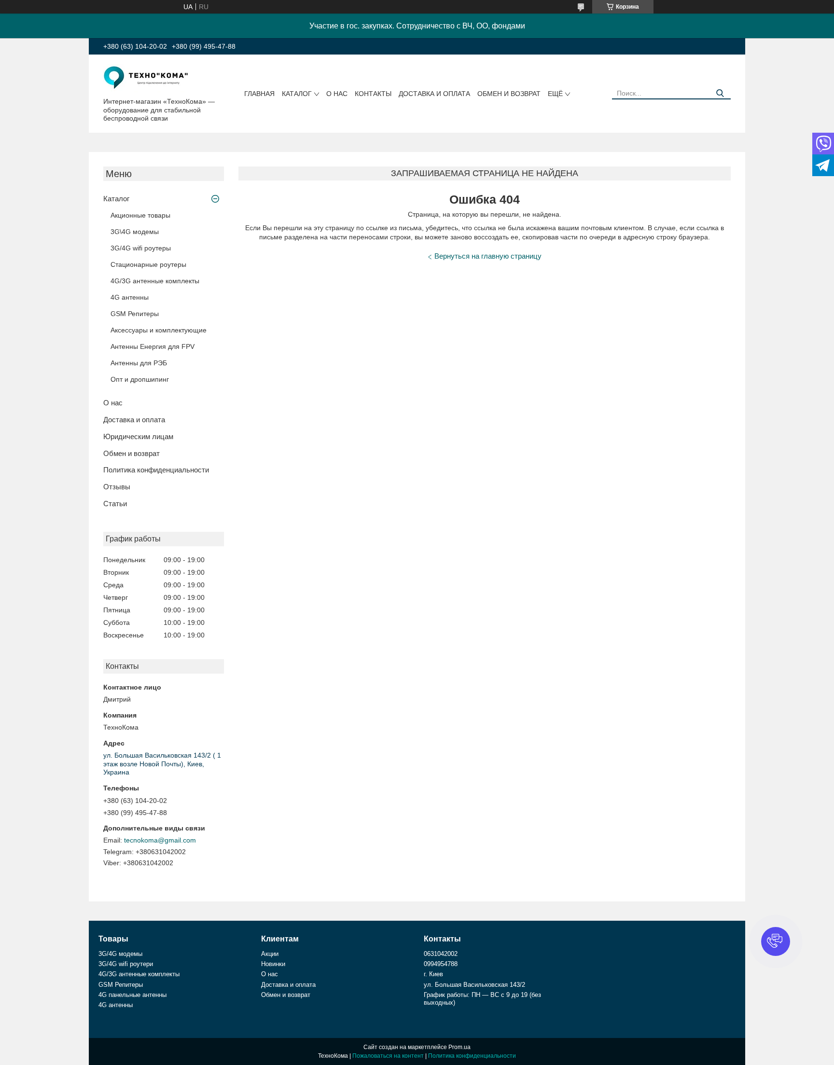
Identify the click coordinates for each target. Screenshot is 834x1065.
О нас (337, 93)
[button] (775, 941)
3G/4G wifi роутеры (141, 248)
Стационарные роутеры (148, 264)
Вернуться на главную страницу (488, 256)
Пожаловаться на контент (388, 1055)
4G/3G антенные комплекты (155, 281)
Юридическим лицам (138, 436)
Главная (259, 93)
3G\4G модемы (135, 231)
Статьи (115, 503)
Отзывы (116, 487)
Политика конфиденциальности (156, 470)
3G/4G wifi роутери (125, 964)
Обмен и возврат (509, 93)
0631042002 (441, 953)
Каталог (297, 93)
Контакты (373, 93)
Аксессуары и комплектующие (159, 330)
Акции (269, 953)
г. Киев (433, 974)
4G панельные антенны (132, 994)
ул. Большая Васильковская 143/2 (474, 984)
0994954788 (441, 964)
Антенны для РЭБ (139, 363)
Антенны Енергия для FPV (153, 346)
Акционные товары (140, 215)
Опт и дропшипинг (140, 379)
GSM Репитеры (135, 314)
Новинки (273, 964)
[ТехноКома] (146, 78)
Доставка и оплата (434, 93)
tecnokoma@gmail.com (160, 840)
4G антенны (130, 297)
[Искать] (720, 93)
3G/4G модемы (120, 953)
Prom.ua (459, 1047)
